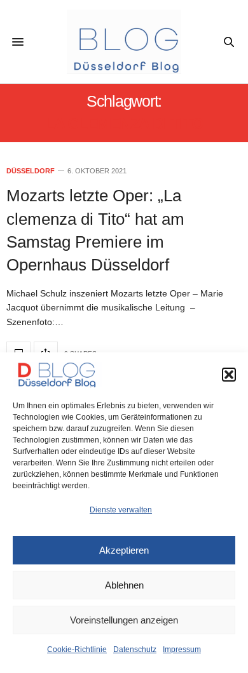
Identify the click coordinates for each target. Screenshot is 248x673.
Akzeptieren (124, 550)
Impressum (182, 649)
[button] (229, 374)
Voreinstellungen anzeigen (124, 620)
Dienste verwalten (121, 509)
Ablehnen (124, 585)
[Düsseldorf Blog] (124, 42)
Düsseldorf (30, 171)
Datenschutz (134, 649)
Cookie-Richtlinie (77, 649)
